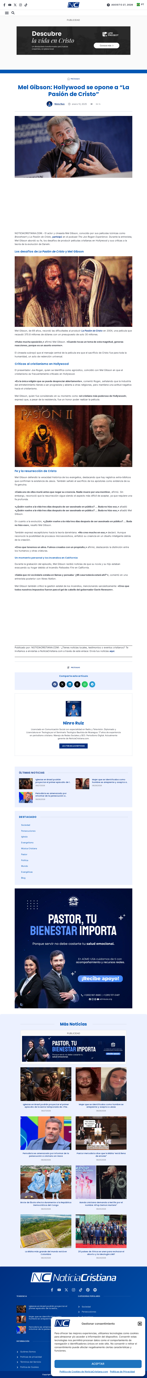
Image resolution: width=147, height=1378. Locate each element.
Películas (75, 79)
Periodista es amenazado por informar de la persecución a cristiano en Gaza (51, 796)
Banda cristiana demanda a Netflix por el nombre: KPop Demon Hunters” (101, 1204)
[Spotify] (95, 1290)
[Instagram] (20, 4)
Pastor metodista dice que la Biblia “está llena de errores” (101, 1154)
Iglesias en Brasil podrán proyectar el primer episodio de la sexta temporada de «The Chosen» (53, 783)
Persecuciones (28, 831)
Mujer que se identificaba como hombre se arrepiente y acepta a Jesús (109, 782)
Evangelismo (27, 842)
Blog (23, 878)
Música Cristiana (29, 848)
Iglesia (24, 836)
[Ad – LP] (73, 54)
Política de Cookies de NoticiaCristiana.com (84, 1371)
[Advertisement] (73, 206)
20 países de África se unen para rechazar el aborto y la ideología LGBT (101, 1253)
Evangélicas (27, 872)
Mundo (24, 866)
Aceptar (98, 1363)
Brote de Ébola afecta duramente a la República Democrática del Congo (45, 1204)
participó (57, 236)
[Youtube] (9, 4)
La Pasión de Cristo (92, 330)
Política (24, 860)
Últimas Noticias (31, 772)
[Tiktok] (25, 4)
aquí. (112, 651)
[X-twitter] (15, 4)
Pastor (24, 854)
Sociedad (25, 825)
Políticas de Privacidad (122, 1371)
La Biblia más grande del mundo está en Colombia (46, 1253)
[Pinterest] (88, 1290)
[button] (140, 1323)
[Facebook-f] (4, 4)
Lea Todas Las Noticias (73, 746)
